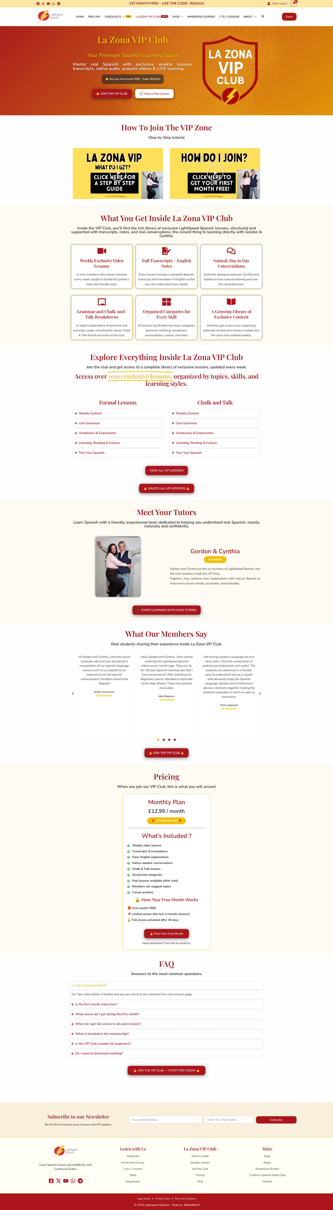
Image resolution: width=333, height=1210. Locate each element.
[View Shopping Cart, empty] (294, 3)
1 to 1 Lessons (229, 16)
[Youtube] (48, 3)
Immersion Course (132, 1163)
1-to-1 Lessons (133, 1169)
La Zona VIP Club (148, 16)
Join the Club (200, 1169)
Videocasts (113, 16)
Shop (176, 16)
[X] (43, 3)
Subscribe (276, 1120)
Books (267, 1163)
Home (80, 16)
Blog (267, 1156)
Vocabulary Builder (267, 1169)
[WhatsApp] (53, 3)
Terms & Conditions (185, 1198)
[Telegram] (58, 3)
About (248, 16)
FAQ (200, 1181)
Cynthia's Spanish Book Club (267, 1175)
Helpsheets (133, 1181)
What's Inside (200, 1156)
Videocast (133, 1156)
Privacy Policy (162, 1198)
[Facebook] (38, 3)
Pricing (200, 1175)
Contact (267, 1181)
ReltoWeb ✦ (192, 1205)
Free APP (94, 16)
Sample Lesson (200, 1163)
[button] (263, 16)
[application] (122, 17)
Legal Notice (143, 1198)
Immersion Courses (201, 16)
